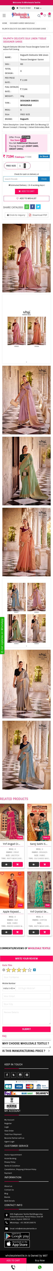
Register (8, 1123)
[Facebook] (32, 206)
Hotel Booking (10, 1158)
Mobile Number (8, 983)
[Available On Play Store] (13, 8)
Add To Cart (18, 864)
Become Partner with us (14, 1138)
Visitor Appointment (13, 1155)
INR (37, 8)
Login (6, 1127)
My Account (9, 1120)
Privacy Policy (9, 1162)
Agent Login (9, 1141)
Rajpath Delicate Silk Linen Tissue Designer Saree (24, 29)
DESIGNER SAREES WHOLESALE (22, 23)
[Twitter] (38, 206)
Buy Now (40, 1260)
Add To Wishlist (27, 198)
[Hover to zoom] (26, 258)
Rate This (7, 965)
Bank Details (9, 1201)
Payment (8, 1173)
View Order (9, 1131)
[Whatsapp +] (26, 206)
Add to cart (27, 191)
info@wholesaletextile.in (26, 1228)
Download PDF (39, 215)
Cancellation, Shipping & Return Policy (20, 1169)
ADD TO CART (13, 1260)
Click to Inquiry (17, 215)
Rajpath (24, 119)
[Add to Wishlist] (2, 806)
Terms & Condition (12, 1166)
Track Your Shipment (13, 1134)
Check (44, 179)
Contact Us (9, 1190)
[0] (44, 15)
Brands (7, 1197)
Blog (6, 1193)
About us (8, 1186)
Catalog (6, 864)
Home (4, 23)
